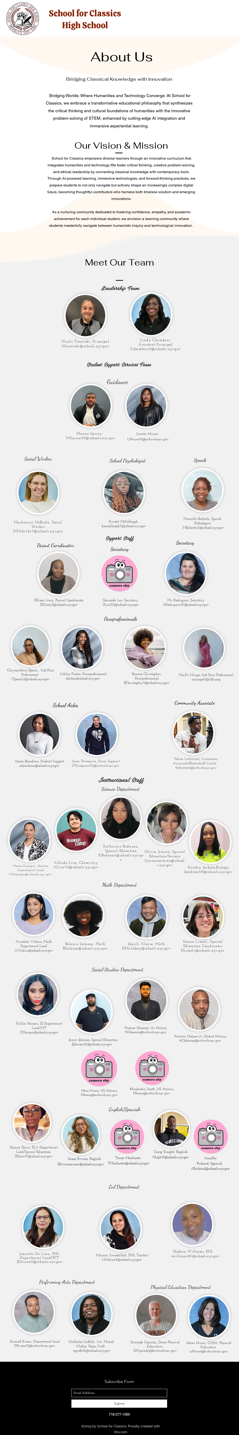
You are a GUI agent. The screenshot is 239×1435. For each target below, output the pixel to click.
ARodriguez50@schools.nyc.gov (186, 605)
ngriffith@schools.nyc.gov (91, 1351)
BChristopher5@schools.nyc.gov (146, 683)
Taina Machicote (128, 1158)
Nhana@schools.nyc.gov (99, 1095)
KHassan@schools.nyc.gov (39, 1032)
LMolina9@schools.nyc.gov (122, 1260)
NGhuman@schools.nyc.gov (145, 1032)
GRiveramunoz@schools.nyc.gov (80, 1164)
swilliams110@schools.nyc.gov (195, 1256)
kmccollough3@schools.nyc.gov (124, 526)
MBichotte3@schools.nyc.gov (203, 528)
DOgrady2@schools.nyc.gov (155, 1351)
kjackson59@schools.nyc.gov (208, 872)
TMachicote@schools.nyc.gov (129, 1163)
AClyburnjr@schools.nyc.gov (200, 1041)
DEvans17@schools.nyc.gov (34, 1346)
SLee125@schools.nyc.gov (121, 605)
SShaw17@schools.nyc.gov (33, 1156)
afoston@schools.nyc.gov (83, 678)
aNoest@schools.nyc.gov (209, 1351)
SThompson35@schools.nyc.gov (96, 766)
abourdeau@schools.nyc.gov (39, 766)
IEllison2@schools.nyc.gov (59, 605)
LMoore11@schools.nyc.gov (148, 439)
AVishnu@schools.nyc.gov (33, 950)
